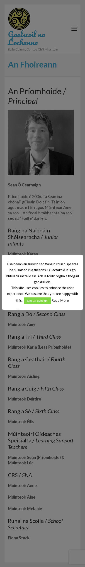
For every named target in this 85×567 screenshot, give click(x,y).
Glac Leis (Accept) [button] (37, 300)
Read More (60, 300)
